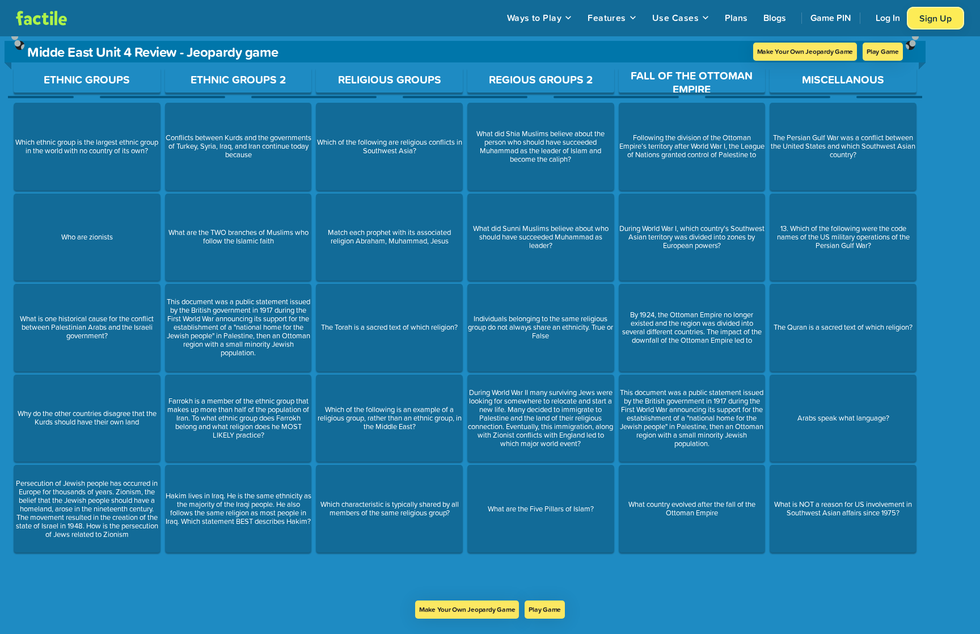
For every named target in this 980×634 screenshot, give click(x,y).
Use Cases (675, 17)
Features (607, 17)
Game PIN (830, 17)
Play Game (883, 51)
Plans (736, 17)
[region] (465, 318)
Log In (888, 17)
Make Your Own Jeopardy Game (805, 51)
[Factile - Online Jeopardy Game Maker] (41, 18)
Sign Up (935, 18)
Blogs (774, 17)
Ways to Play (534, 17)
